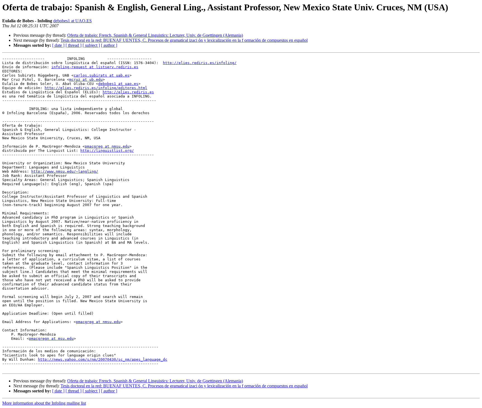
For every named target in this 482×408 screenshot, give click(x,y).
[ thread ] (73, 45)
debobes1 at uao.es (118, 84)
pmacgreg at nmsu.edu (107, 146)
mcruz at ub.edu (86, 79)
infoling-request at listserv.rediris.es (94, 67)
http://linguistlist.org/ (107, 150)
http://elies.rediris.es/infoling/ (200, 63)
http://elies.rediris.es (128, 92)
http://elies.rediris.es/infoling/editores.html (96, 88)
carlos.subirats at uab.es (101, 75)
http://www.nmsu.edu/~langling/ (64, 171)
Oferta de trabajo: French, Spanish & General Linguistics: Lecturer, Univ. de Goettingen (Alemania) (155, 35)
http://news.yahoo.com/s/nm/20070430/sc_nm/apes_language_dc (102, 359)
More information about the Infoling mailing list (44, 403)
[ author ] (109, 45)
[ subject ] (91, 45)
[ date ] (58, 45)
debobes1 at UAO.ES (72, 20)
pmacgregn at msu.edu (51, 338)
